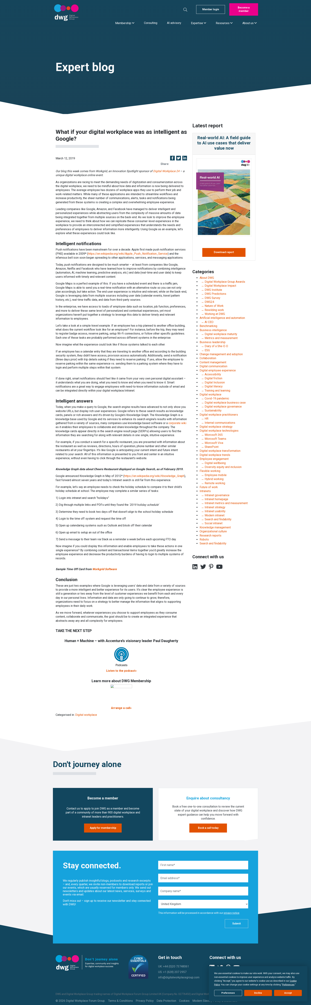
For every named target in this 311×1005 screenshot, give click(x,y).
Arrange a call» (121, 708)
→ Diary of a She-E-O (214, 346)
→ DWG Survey (210, 298)
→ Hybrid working (212, 479)
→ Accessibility (210, 374)
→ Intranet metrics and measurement (224, 503)
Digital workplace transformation (220, 451)
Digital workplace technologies (219, 430)
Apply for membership (103, 827)
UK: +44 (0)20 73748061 (173, 966)
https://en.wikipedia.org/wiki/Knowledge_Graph (154, 476)
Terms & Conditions (120, 1000)
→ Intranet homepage (214, 499)
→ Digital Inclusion (212, 382)
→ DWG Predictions (213, 293)
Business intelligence (213, 330)
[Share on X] (178, 158)
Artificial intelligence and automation (222, 318)
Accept (288, 993)
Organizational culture (213, 531)
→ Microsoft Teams (213, 438)
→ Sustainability (211, 410)
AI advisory (174, 23)
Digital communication (213, 366)
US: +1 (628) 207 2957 (172, 972)
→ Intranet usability (213, 511)
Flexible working (210, 471)
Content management (213, 362)
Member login (210, 9)
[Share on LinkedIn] (184, 158)
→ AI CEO (206, 322)
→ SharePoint (209, 447)
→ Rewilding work (212, 310)
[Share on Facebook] (172, 158)
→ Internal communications (217, 422)
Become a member (244, 9)
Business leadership (213, 342)
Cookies (184, 1000)
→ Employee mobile (213, 475)
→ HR (204, 418)
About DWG (207, 277)
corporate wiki (177, 423)
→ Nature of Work (212, 306)
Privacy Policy (145, 1000)
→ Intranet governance (214, 495)
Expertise (197, 23)
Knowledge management (215, 527)
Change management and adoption (221, 354)
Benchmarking (208, 326)
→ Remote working (212, 483)
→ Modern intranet (212, 515)
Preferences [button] (288, 984)
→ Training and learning (215, 390)
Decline (258, 993)
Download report (224, 252)
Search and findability (213, 543)
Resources (223, 23)
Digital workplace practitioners (219, 414)
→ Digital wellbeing (213, 463)
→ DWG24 (207, 302)
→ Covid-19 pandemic (214, 398)
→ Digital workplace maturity (218, 334)
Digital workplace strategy (216, 426)
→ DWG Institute (211, 290)
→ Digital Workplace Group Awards (222, 281)
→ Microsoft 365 (211, 434)
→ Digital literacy (211, 386)
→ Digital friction (211, 378)
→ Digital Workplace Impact (218, 285)
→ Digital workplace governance (221, 406)
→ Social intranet (211, 523)
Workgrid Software (104, 569)
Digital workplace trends (215, 455)
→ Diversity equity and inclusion (221, 467)
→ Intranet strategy (212, 507)
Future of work (209, 487)
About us (248, 23)
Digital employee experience (218, 370)
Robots (204, 539)
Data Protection (166, 1000)
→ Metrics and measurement (219, 338)
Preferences (228, 993)
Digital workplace (86, 715)
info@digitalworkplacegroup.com (178, 977)
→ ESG (205, 350)
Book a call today (208, 827)
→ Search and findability (215, 519)
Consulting (150, 23)
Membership (123, 23)
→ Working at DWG (212, 314)
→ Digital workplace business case (223, 402)
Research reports (210, 535)
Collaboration (208, 358)
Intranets (205, 491)
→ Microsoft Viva (211, 443)
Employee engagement (214, 459)
